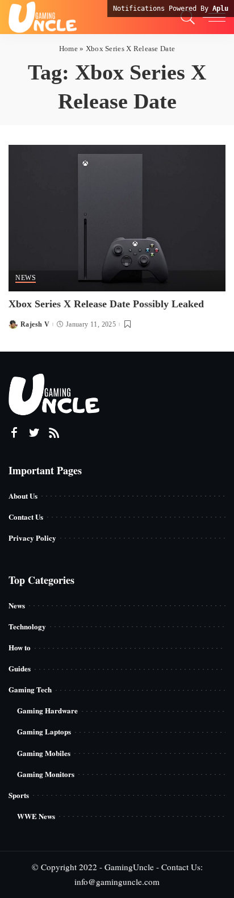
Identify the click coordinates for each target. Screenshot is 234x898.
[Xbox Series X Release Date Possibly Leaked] (117, 216)
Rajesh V (34, 324)
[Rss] (54, 433)
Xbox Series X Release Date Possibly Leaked (106, 304)
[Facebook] (14, 433)
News (25, 278)
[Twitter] (34, 433)
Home (68, 48)
